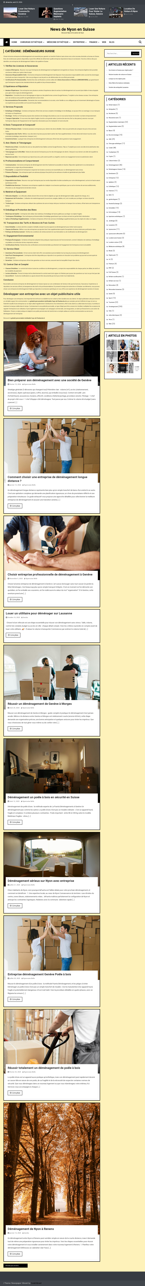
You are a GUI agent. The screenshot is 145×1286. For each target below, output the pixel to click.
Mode (110, 251)
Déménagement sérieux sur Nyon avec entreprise (41, 881)
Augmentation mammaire (116, 122)
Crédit (110, 148)
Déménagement (114, 165)
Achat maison (113, 105)
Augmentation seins (115, 126)
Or (109, 259)
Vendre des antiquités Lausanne (118, 87)
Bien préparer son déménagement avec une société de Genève (49, 380)
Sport (110, 298)
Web (104, 42)
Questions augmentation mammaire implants (60, 13)
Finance (93, 42)
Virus (110, 320)
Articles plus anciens (12, 1266)
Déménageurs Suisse (115, 169)
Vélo (110, 311)
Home (14, 42)
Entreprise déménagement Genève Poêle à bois (39, 974)
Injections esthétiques (115, 216)
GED (110, 195)
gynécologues (113, 199)
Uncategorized (113, 307)
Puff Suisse (112, 272)
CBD (110, 139)
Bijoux (110, 131)
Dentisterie (112, 174)
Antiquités (112, 109)
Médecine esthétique (57, 42)
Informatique (113, 212)
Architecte (112, 113)
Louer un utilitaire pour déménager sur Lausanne (39, 613)
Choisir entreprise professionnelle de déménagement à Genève (50, 574)
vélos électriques (114, 315)
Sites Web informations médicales (119, 83)
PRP (110, 268)
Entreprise (79, 42)
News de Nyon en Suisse (72, 29)
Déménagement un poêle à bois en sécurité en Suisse (43, 797)
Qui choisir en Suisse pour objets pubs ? (121, 70)
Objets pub (112, 255)
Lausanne (112, 225)
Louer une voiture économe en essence (26, 11)
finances (111, 191)
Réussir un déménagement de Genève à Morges (40, 704)
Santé (110, 294)
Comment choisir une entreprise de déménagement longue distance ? (47, 479)
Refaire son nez (113, 281)
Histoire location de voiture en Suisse (120, 74)
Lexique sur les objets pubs (117, 79)
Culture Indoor (113, 161)
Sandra (25, 617)
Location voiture (114, 242)
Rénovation (112, 285)
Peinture (111, 264)
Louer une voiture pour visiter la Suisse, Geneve (97, 11)
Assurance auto (113, 118)
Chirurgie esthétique (31, 42)
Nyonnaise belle (30, 384)
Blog (111, 42)
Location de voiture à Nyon (131, 10)
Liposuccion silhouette (116, 234)
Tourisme (112, 302)
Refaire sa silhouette (115, 277)
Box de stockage (114, 135)
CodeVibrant (36, 1283)
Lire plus (16, 408)
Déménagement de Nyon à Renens (31, 1229)
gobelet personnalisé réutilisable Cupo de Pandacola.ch (28, 318)
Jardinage (112, 221)
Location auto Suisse (115, 238)
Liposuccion (112, 229)
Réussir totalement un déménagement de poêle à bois (44, 1068)
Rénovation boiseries (115, 289)
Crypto (111, 156)
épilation (111, 182)
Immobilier (112, 208)
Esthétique (112, 186)
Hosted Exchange (114, 204)
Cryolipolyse (112, 152)
